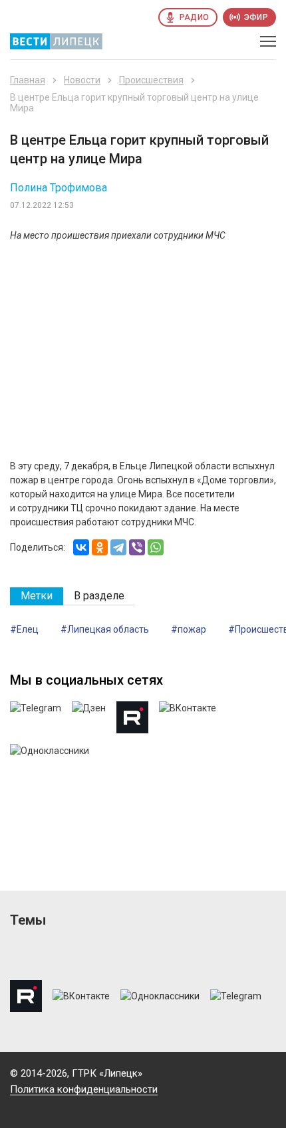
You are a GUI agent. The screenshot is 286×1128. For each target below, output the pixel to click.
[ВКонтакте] (81, 547)
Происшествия (151, 80)
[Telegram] (118, 547)
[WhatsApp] (156, 547)
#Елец (24, 629)
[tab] (36, 596)
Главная (27, 80)
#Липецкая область (105, 629)
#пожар (188, 629)
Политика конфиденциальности (84, 1089)
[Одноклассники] (100, 547)
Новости (82, 80)
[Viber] (137, 547)
